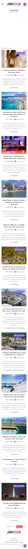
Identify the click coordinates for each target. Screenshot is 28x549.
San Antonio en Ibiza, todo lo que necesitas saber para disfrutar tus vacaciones (14, 114)
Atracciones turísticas (12, 328)
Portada (4, 48)
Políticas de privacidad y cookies (14, 542)
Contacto (14, 538)
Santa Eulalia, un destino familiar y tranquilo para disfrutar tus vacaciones (14, 202)
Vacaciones (15, 87)
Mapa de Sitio (14, 540)
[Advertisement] (14, 32)
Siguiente (19, 526)
